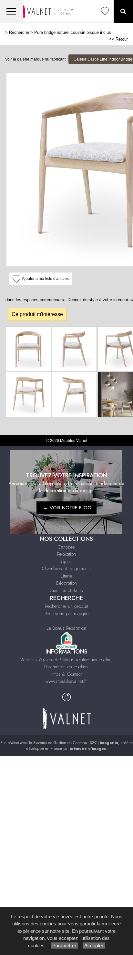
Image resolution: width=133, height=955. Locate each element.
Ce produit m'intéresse (37, 314)
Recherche (19, 32)
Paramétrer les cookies (66, 666)
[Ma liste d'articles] (105, 11)
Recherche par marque (66, 613)
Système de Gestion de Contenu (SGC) (75, 743)
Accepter (94, 945)
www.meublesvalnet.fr (66, 681)
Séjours (66, 561)
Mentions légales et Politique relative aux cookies (66, 659)
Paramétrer (64, 945)
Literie (66, 575)
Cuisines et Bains (66, 590)
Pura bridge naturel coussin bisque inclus (72, 32)
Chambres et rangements (66, 568)
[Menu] (11, 11)
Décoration (66, 583)
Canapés (66, 546)
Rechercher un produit (66, 606)
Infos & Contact (66, 674)
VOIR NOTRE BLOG (70, 507)
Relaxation (66, 554)
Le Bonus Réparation (66, 628)
